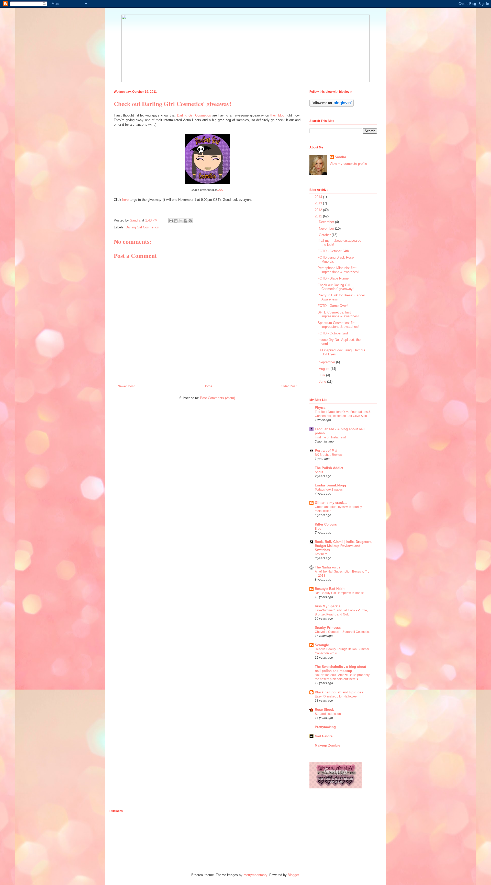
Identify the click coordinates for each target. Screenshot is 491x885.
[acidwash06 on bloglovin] (331, 105)
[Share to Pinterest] (190, 220)
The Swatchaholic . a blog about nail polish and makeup (340, 669)
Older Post (289, 386)
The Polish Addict (329, 468)
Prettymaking (325, 727)
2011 (319, 216)
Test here (321, 554)
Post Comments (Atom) (217, 398)
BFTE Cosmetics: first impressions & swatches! (338, 314)
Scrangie (322, 645)
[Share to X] (180, 220)
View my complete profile (348, 164)
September (327, 362)
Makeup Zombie (327, 745)
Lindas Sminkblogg (330, 485)
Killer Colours (326, 524)
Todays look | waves (329, 489)
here (125, 200)
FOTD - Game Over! (333, 306)
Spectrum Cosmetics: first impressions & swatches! (338, 325)
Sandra (340, 157)
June (323, 381)
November (327, 228)
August (324, 369)
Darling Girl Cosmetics (194, 115)
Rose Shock (324, 710)
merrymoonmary (255, 875)
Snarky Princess (328, 628)
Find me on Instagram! (330, 437)
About (319, 472)
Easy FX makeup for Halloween (337, 696)
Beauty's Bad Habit (329, 589)
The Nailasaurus (327, 567)
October (325, 235)
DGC (220, 189)
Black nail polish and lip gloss (339, 692)
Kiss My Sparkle (327, 606)
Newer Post (126, 386)
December (327, 222)
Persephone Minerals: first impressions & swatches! (338, 270)
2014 (319, 197)
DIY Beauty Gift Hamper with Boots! (339, 593)
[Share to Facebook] (185, 220)
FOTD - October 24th (333, 251)
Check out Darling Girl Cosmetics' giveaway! (336, 287)
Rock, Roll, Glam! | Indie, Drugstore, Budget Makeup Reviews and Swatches (343, 546)
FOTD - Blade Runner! (334, 278)
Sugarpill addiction (328, 714)
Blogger (293, 875)
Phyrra (320, 408)
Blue (318, 528)
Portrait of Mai (326, 450)
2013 (319, 203)
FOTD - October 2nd (333, 333)
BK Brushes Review (328, 455)
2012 (319, 210)
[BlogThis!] (175, 220)
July (322, 375)
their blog (277, 115)
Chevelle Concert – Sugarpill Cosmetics (342, 632)
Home (208, 386)
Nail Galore (323, 736)
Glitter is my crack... (331, 503)
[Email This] (170, 220)
